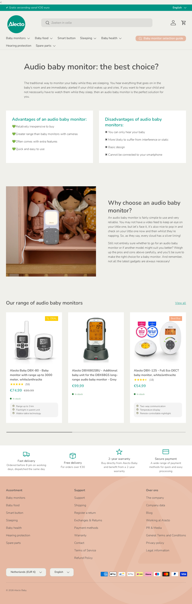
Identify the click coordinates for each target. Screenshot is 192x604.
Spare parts (13, 543)
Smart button (67, 38)
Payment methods (86, 528)
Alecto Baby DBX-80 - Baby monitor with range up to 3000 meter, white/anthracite (31, 375)
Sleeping (12, 520)
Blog (149, 513)
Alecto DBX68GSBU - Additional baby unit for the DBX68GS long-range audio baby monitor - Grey (95, 375)
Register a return (85, 513)
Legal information (157, 550)
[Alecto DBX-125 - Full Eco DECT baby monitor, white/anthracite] (158, 340)
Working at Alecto (158, 520)
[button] (184, 23)
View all (180, 303)
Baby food (13, 505)
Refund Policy (83, 558)
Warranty (80, 535)
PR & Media (154, 528)
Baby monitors (15, 498)
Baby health (14, 528)
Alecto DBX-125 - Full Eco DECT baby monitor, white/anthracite (156, 372)
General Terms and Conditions (166, 535)
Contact (79, 543)
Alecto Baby (20, 590)
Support (79, 498)
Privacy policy (155, 543)
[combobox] (96, 22)
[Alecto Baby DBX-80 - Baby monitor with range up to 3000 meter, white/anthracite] (34, 340)
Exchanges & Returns (88, 520)
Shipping (80, 505)
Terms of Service (85, 550)
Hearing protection (18, 46)
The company (155, 498)
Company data (155, 505)
